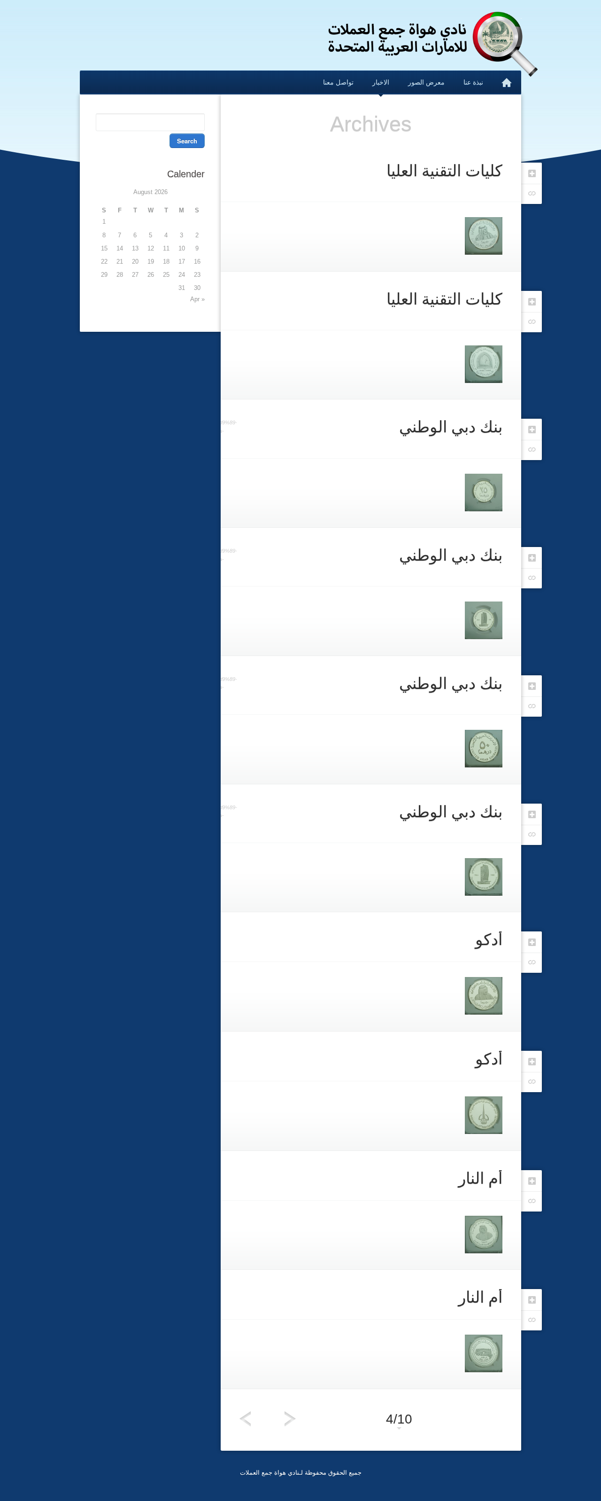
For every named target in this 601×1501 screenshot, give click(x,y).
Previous (245, 1418)
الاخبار (380, 82)
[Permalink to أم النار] (531, 1320)
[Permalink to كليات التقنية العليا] (531, 322)
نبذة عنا (473, 82)
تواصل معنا (338, 82)
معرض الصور (426, 82)
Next (290, 1418)
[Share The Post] (531, 1299)
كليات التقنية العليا (444, 171)
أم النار (480, 1178)
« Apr (197, 299)
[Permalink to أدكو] (531, 1082)
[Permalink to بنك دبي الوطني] (531, 835)
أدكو (488, 939)
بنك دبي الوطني (450, 427)
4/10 (399, 1419)
